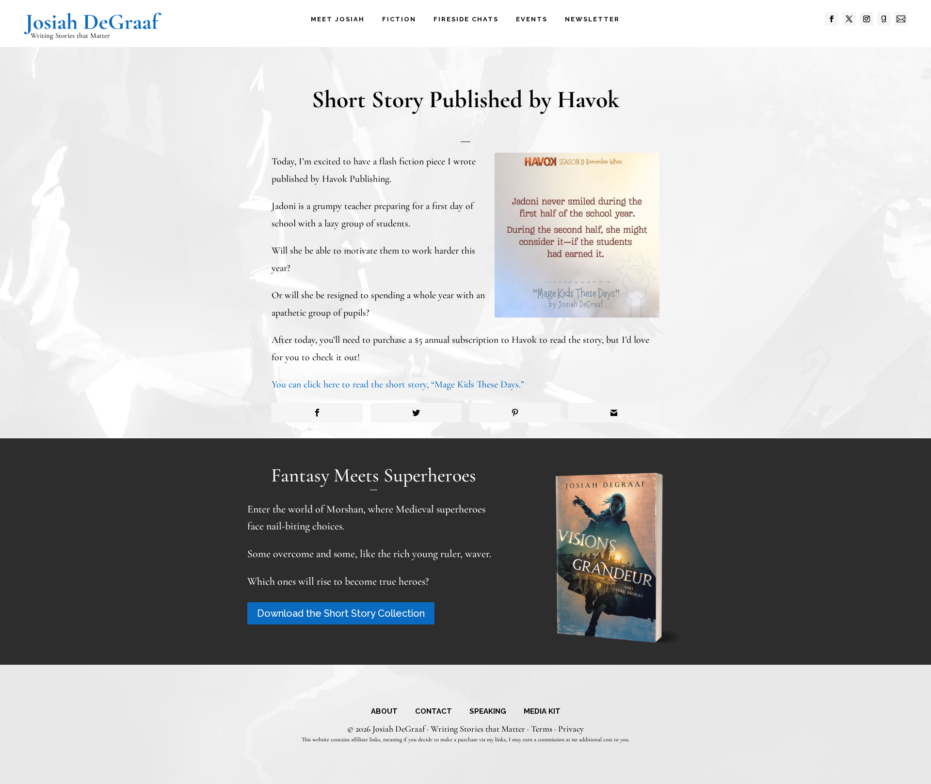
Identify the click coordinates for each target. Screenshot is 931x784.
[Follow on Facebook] (831, 19)
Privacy (571, 728)
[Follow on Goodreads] (884, 19)
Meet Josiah (338, 19)
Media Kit (542, 712)
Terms (541, 728)
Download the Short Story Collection (341, 613)
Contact (433, 712)
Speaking (487, 712)
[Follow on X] (849, 19)
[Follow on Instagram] (866, 19)
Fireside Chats (465, 19)
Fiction (399, 19)
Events (531, 19)
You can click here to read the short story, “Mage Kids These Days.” (398, 384)
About (384, 712)
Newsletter (592, 19)
